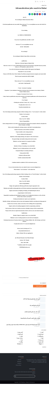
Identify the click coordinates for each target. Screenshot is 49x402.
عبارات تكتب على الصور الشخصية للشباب (32, 311)
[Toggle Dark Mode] (40, 2)
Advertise (19, 359)
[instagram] (42, 1)
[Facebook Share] (45, 14)
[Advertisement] (24, 393)
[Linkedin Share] (37, 14)
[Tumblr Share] (35, 14)
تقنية (39, 310)
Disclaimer (19, 361)
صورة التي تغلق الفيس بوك (35, 305)
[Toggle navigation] (36, 2)
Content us (19, 363)
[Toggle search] (38, 1)
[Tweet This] (42, 14)
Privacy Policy (18, 365)
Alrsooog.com (32, 382)
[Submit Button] (15, 376)
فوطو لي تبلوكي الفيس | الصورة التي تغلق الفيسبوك (30, 318)
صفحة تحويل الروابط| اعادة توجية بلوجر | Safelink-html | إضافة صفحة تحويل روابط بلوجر (23, 324)
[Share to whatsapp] (32, 14)
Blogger (39, 323)
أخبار (39, 297)
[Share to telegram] (30, 14)
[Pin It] (40, 14)
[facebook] (44, 1)
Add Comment (39, 286)
